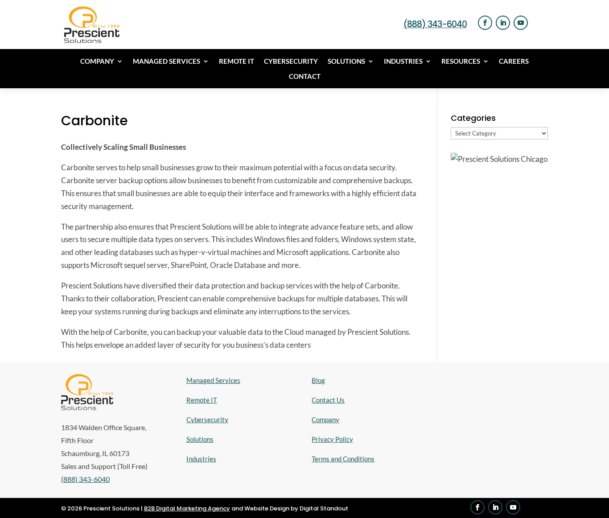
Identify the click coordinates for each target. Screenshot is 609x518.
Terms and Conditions (343, 459)
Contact (305, 76)
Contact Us (328, 400)
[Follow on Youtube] (521, 23)
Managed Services (166, 61)
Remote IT (236, 61)
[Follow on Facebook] (485, 23)
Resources (460, 61)
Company (97, 61)
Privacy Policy (332, 439)
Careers (514, 61)
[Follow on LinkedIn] (503, 23)
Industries (403, 61)
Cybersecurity (291, 61)
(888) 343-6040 (435, 24)
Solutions (346, 61)
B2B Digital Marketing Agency (187, 508)
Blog (318, 380)
